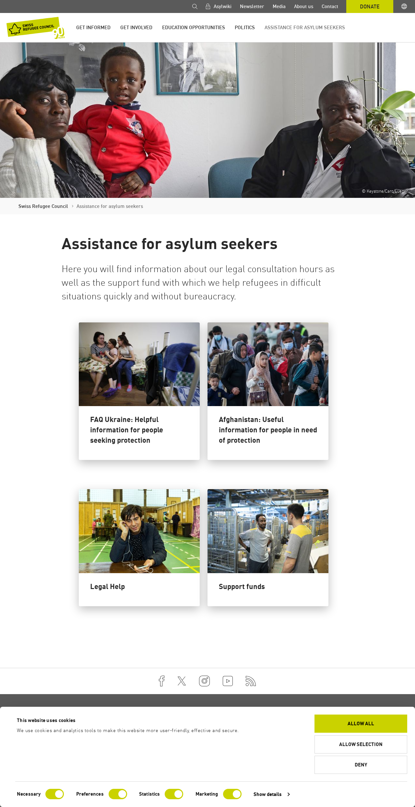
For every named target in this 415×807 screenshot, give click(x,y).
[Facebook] (161, 681)
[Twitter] (182, 681)
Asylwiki (221, 6)
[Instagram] (204, 681)
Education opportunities (193, 27)
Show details (268, 794)
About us (303, 6)
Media (279, 6)
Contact (330, 6)
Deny (361, 765)
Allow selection (361, 744)
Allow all (361, 723)
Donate (370, 6)
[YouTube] (227, 681)
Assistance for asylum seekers (305, 27)
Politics (245, 27)
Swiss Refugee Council (43, 206)
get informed (93, 27)
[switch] (118, 794)
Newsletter (252, 6)
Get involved (136, 27)
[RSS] (251, 681)
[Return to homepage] (35, 28)
